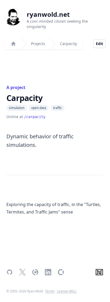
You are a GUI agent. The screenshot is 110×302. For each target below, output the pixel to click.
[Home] (13, 43)
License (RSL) (66, 291)
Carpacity (68, 43)
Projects (38, 43)
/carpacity (34, 117)
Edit (99, 43)
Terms (49, 291)
